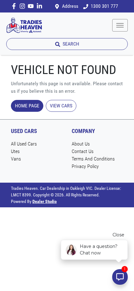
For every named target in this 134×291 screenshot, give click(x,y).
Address (70, 6)
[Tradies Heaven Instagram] (23, 6)
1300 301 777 (104, 6)
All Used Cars (24, 144)
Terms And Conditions (93, 159)
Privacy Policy (85, 166)
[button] (120, 25)
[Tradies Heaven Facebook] (15, 6)
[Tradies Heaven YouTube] (32, 6)
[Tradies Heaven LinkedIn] (40, 6)
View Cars (61, 106)
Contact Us (82, 151)
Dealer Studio (44, 201)
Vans (16, 159)
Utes (15, 151)
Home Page (27, 106)
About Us (81, 144)
